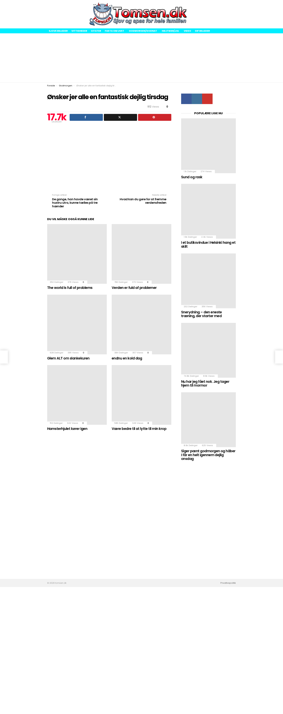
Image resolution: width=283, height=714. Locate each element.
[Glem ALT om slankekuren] (77, 324)
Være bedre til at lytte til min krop (139, 428)
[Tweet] (120, 117)
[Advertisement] (141, 58)
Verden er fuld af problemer (134, 287)
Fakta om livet (114, 30)
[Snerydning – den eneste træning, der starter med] (208, 280)
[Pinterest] (154, 117)
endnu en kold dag (127, 358)
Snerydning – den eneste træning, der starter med (201, 314)
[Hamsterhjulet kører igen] (77, 395)
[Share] (86, 117)
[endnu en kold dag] (141, 324)
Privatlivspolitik (228, 583)
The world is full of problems (70, 287)
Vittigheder (79, 30)
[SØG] (233, 14)
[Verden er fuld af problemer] (141, 254)
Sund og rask (191, 177)
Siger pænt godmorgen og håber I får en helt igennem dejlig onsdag (208, 455)
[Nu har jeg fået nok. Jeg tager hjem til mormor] (208, 350)
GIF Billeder (202, 30)
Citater (96, 30)
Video (187, 30)
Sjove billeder (58, 30)
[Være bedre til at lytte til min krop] (141, 395)
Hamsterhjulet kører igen (67, 428)
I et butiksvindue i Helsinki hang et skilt (208, 244)
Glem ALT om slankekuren (68, 358)
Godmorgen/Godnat (143, 30)
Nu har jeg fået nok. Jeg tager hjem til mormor (205, 383)
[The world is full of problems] (77, 254)
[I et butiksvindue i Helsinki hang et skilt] (208, 211)
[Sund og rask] (208, 145)
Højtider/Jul (170, 30)
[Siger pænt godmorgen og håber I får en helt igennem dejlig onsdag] (208, 419)
